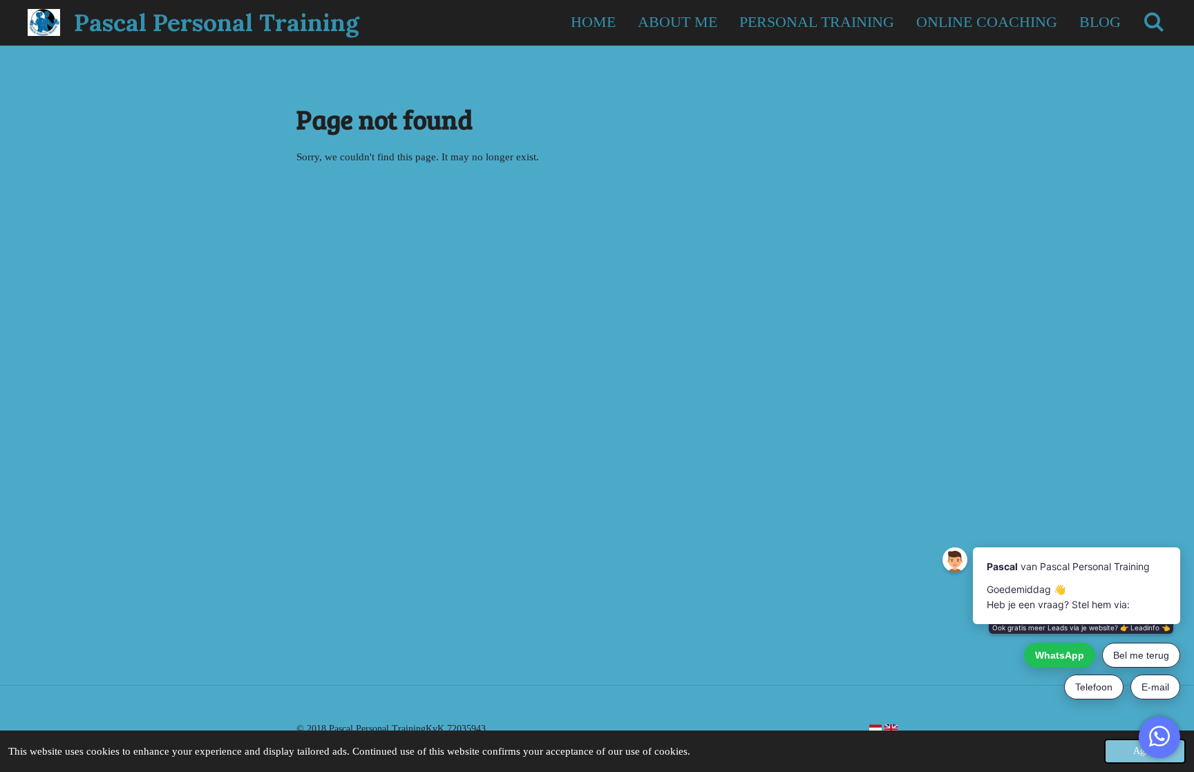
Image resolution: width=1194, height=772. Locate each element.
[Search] (1153, 22)
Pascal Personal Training (216, 22)
